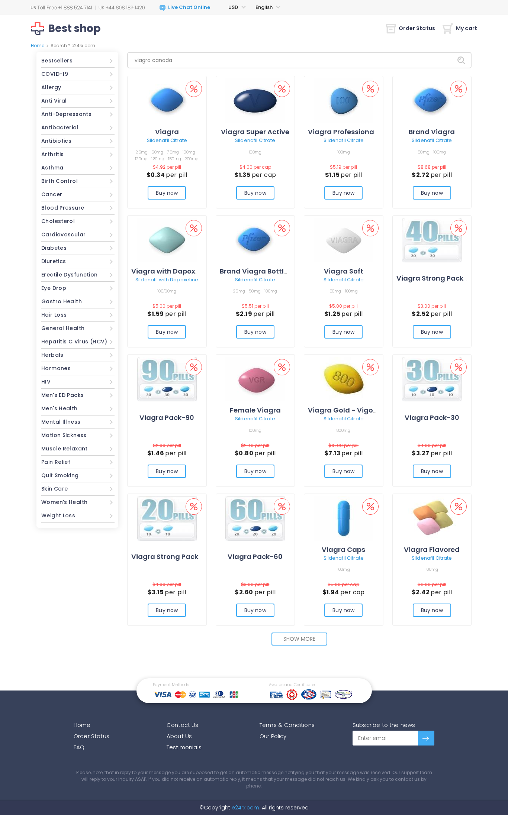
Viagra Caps (343, 549)
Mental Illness (60, 422)
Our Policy (273, 736)
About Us (179, 736)
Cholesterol (58, 221)
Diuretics (53, 261)
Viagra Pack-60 (255, 556)
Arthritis (52, 154)
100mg (189, 152)
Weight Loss (58, 515)
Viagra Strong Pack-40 (436, 278)
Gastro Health (61, 301)
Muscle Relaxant (64, 448)
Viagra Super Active (255, 131)
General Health (62, 328)
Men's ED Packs (62, 395)
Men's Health (59, 408)
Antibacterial (59, 127)
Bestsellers (57, 60)
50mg (157, 152)
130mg (157, 159)
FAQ (79, 747)
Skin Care (54, 488)
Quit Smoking (60, 475)
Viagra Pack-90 (166, 417)
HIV (46, 381)
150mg (174, 159)
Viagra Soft (343, 271)
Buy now (167, 193)
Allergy (51, 87)
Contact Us (183, 725)
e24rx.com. (245, 807)
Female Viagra (255, 410)
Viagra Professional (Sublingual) (365, 131)
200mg (192, 159)
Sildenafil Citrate (167, 140)
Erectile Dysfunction (69, 274)
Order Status (417, 28)
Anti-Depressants (66, 114)
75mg (173, 152)
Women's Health (64, 502)
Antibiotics (56, 141)
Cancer (51, 194)
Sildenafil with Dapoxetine (166, 279)
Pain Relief (55, 462)
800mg (343, 430)
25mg (142, 152)
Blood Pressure (62, 207)
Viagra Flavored (432, 549)
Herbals (52, 355)
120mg (141, 159)
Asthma (52, 167)
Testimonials (184, 747)
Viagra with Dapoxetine (172, 271)
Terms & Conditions (287, 725)
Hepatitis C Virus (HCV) (74, 341)
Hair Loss (54, 314)
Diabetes (54, 248)
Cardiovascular (63, 234)
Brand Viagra (432, 131)
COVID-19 (54, 74)
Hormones (56, 368)
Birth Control (59, 181)
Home (37, 45)
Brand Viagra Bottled (256, 271)
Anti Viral (54, 100)
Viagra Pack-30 (432, 417)
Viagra (167, 131)
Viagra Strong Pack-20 (171, 556)
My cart (466, 28)
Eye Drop (53, 288)
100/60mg (166, 291)
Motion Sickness (64, 435)
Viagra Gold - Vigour (344, 410)
